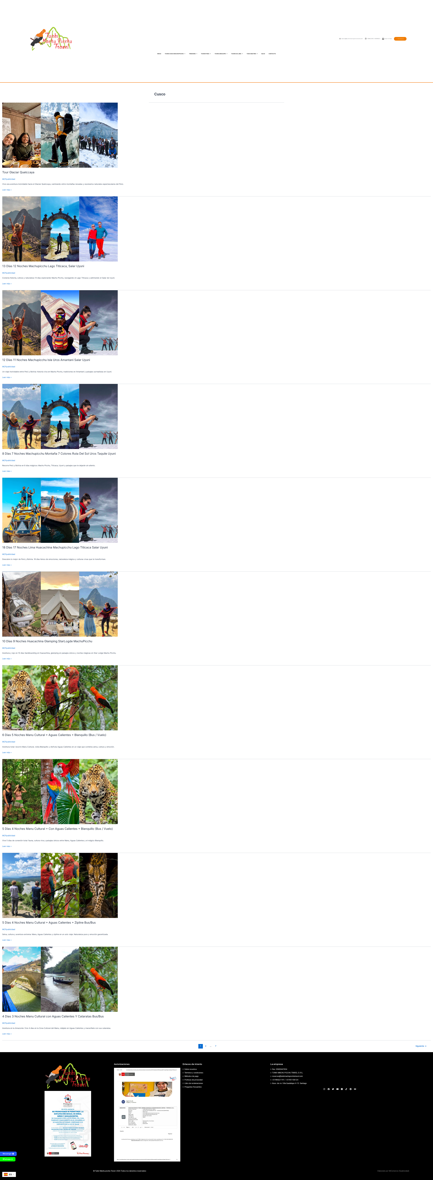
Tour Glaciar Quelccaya (18, 172)
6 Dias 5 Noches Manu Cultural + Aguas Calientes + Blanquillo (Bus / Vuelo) (54, 735)
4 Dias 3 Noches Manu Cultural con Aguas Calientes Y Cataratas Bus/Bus (53, 1016)
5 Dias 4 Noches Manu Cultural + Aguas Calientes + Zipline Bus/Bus (49, 922)
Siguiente (421, 1046)
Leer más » (7, 189)
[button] (149, 1163)
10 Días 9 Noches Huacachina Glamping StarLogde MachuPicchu (47, 641)
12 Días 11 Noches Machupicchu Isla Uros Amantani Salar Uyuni (46, 360)
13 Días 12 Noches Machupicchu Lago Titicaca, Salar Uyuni (43, 266)
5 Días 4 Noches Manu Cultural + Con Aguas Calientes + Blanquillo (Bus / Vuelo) (57, 828)
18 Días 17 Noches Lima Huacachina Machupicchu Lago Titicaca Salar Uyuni (55, 547)
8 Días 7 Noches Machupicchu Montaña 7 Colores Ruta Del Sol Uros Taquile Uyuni (59, 453)
